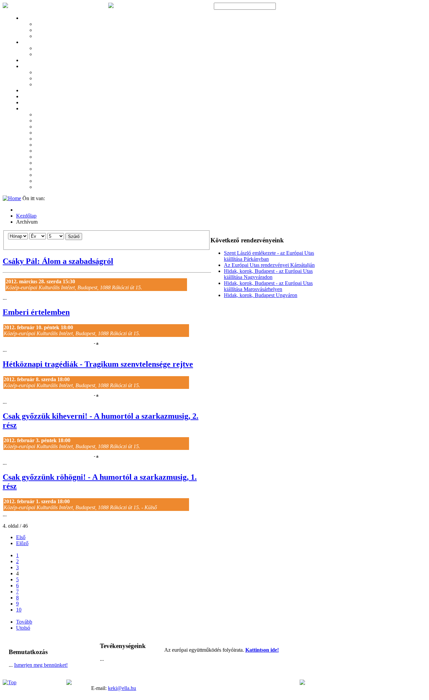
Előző (22, 543)
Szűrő (73, 236)
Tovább (24, 622)
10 (18, 609)
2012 (39, 121)
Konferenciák (33, 42)
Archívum (30, 109)
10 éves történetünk (52, 30)
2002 (39, 181)
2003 (39, 175)
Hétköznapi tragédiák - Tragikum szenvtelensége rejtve (98, 364)
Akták (27, 103)
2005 (39, 163)
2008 (39, 145)
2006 (39, 157)
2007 (39, 151)
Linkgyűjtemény (36, 97)
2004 (39, 169)
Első (20, 537)
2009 (39, 139)
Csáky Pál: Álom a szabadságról (58, 261)
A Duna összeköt (49, 48)
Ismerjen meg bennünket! (41, 665)
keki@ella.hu (122, 688)
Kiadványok (32, 66)
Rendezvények (34, 60)
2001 (39, 187)
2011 (39, 127)
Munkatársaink (48, 36)
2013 (39, 115)
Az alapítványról (36, 18)
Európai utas (46, 84)
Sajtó (26, 91)
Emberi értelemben (36, 312)
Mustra (41, 78)
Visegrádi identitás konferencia (61, 54)
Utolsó (23, 628)
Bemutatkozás (47, 24)
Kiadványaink (47, 72)
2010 (39, 133)
